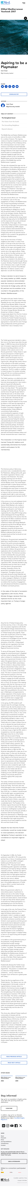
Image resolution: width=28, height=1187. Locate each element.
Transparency (4, 1143)
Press (2, 1139)
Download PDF (14, 94)
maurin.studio (24, 1182)
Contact (3, 1145)
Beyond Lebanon (7, 129)
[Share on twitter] (2, 86)
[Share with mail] (17, 86)
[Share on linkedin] (13, 86)
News (2, 1136)
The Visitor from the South (10, 121)
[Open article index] (25, 18)
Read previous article (14, 1056)
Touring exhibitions (6, 1141)
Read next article (14, 1062)
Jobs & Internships (14, 1161)
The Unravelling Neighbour (10, 125)
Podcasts (3, 1137)
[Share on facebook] (6, 86)
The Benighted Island (8, 118)
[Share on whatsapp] (9, 86)
